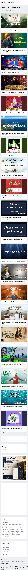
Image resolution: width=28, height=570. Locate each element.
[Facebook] (1, 564)
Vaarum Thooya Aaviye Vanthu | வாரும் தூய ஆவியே (13, 261)
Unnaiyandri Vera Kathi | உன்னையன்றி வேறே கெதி (13, 112)
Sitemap (22, 567)
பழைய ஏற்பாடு (5, 552)
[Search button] (24, 439)
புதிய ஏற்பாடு (5, 554)
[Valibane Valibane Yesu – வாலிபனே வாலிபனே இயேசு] (14, 271)
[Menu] (26, 2)
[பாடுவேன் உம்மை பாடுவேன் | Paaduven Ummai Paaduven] (14, 354)
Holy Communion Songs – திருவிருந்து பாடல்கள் (13, 531)
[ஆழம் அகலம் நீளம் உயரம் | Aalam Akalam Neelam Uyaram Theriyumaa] (14, 418)
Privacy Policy (16, 567)
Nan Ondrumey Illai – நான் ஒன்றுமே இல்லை (11, 30)
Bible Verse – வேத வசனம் (8, 522)
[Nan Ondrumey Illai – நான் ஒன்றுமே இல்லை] (14, 20)
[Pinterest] (6, 564)
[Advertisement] (14, 499)
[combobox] (12, 439)
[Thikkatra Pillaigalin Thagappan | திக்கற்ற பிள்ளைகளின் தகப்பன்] (14, 208)
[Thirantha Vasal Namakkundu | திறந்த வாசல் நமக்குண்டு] (14, 229)
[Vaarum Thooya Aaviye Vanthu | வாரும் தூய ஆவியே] (14, 251)
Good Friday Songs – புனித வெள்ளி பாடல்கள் (12, 529)
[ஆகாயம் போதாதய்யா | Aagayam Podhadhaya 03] (14, 376)
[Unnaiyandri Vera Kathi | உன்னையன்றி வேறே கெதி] (14, 103)
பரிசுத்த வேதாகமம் (6, 551)
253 (6, 432)
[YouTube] (7, 564)
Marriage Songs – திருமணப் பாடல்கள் (11, 533)
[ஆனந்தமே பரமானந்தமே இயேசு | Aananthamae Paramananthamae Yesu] (14, 397)
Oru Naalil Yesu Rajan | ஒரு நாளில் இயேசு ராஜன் (12, 175)
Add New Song (2, 567)
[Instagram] (4, 564)
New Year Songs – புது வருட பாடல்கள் (11, 534)
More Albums (5, 536)
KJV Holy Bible (6, 546)
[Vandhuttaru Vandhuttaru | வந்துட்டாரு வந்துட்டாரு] (14, 82)
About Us (11, 567)
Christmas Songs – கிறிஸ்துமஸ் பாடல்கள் (11, 524)
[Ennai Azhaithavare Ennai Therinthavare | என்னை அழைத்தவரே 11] (14, 40)
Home (7, 567)
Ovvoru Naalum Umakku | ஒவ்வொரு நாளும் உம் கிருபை (14, 301)
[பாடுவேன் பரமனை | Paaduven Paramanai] (14, 334)
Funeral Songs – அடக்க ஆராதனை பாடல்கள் (12, 527)
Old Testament (5, 547)
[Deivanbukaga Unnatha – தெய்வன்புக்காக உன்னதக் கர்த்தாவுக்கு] (14, 123)
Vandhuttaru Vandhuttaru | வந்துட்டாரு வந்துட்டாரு (13, 92)
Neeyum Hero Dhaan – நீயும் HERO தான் (11, 72)
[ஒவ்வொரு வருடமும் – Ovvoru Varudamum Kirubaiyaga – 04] (14, 312)
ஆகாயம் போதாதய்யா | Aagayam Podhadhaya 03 (13, 386)
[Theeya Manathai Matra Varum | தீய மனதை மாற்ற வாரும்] (14, 186)
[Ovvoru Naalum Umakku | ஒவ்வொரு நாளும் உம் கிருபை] (14, 292)
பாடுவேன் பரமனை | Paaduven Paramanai (11, 344)
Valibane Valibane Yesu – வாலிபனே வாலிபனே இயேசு (13, 281)
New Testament (6, 549)
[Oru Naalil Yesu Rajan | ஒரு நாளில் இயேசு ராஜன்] (14, 165)
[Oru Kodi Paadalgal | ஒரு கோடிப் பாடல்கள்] (14, 145)
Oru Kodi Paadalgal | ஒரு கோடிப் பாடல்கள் (11, 155)
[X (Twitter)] (3, 564)
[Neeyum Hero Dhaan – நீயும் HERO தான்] (14, 62)
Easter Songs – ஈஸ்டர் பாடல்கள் (9, 526)
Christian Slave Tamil (7, 2)
